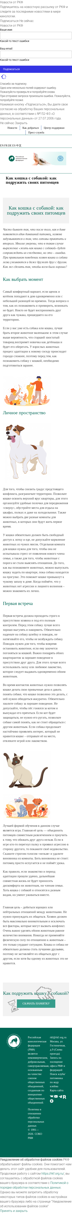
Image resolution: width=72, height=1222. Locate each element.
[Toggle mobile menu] (64, 167)
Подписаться (9, 21)
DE (10, 145)
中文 (19, 145)
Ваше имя (6, 29)
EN (2, 145)
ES (14, 145)
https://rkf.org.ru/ (52, 1173)
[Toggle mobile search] (57, 167)
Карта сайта (56, 1090)
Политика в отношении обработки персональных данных (36, 1117)
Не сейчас (26, 21)
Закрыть (21, 123)
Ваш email (6, 48)
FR (5, 145)
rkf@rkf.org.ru (58, 1037)
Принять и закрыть (14, 1211)
